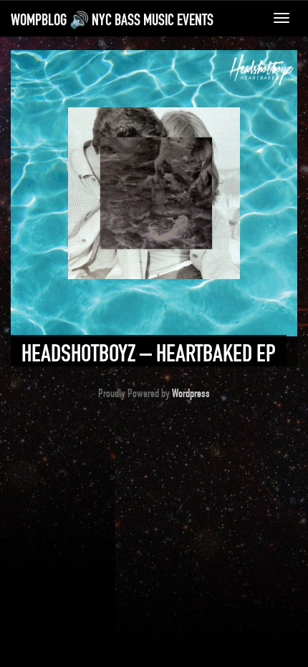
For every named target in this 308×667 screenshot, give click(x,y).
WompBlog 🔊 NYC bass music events (112, 20)
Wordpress (191, 393)
